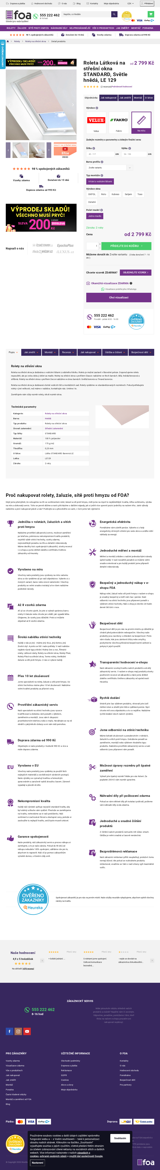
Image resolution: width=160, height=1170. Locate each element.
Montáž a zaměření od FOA (18, 1099)
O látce (149, 97)
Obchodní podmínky (70, 1061)
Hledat (114, 14)
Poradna (10, 1089)
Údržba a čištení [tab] (113, 352)
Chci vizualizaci (118, 297)
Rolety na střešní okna (56, 413)
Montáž (138, 97)
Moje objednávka (111, 3)
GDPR (64, 1075)
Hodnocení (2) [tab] (68, 352)
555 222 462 (50, 15)
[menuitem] (11, 28)
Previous (8, 150)
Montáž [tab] (48, 352)
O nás (64, 3)
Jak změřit (125, 97)
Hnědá (48, 418)
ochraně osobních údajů (53, 1156)
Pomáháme (125, 1075)
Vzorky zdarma (13, 1061)
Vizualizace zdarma (15, 1065)
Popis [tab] (12, 352)
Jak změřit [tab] (29, 352)
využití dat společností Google (86, 1156)
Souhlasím (120, 1138)
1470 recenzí (28, 968)
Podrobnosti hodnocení (122, 86)
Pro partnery (125, 1085)
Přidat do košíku (126, 246)
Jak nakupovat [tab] (88, 352)
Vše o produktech (14, 1070)
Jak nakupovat (109, 97)
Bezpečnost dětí (127, 1080)
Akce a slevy (67, 1085)
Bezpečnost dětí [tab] (139, 352)
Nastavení (37, 1162)
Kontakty (94, 3)
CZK (129, 3)
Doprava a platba (17, 3)
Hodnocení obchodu (43, 3)
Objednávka (91, 97)
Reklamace (66, 1070)
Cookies (65, 1080)
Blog (78, 3)
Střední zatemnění (54, 428)
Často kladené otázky (16, 1094)
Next (49, 150)
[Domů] (8, 41)
